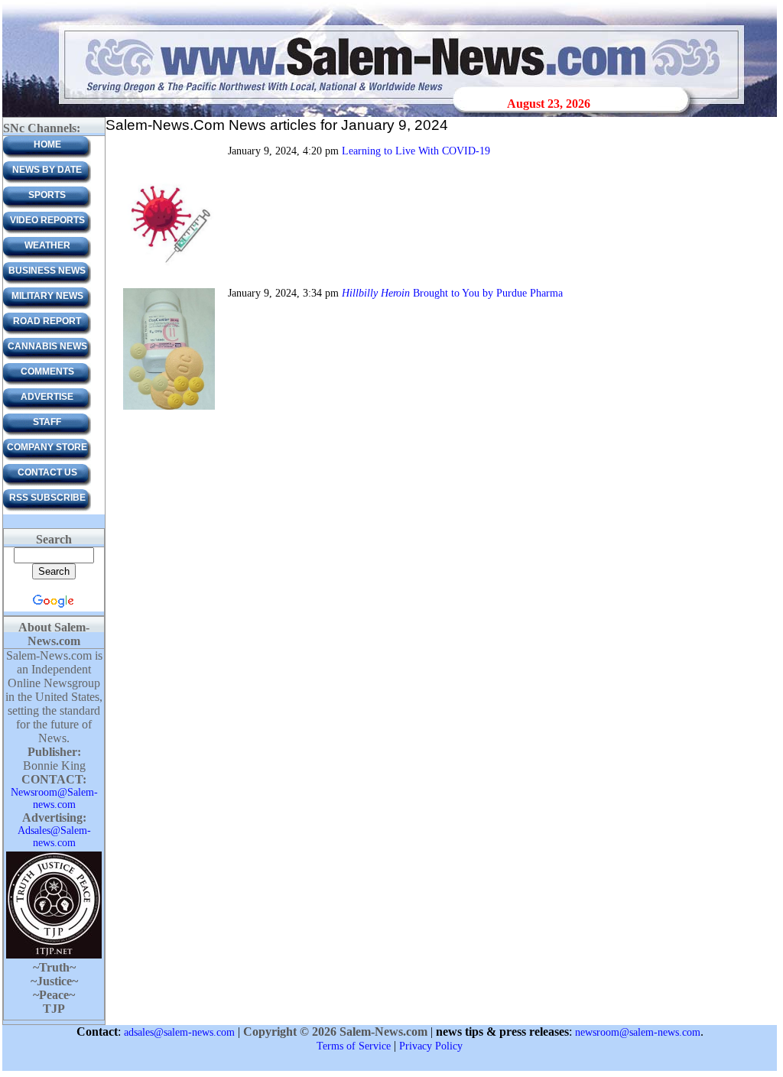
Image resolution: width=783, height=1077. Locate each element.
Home (47, 144)
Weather (47, 245)
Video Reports (47, 220)
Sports (47, 195)
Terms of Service (354, 1046)
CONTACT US (47, 472)
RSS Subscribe (47, 497)
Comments (47, 371)
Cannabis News (47, 346)
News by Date (47, 169)
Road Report (47, 321)
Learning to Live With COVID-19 (416, 151)
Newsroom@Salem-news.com (54, 798)
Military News (47, 295)
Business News (47, 270)
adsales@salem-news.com (179, 1032)
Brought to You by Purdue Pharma (452, 293)
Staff (47, 422)
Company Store (47, 447)
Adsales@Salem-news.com (54, 836)
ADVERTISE (47, 396)
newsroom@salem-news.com (637, 1032)
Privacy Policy (431, 1046)
